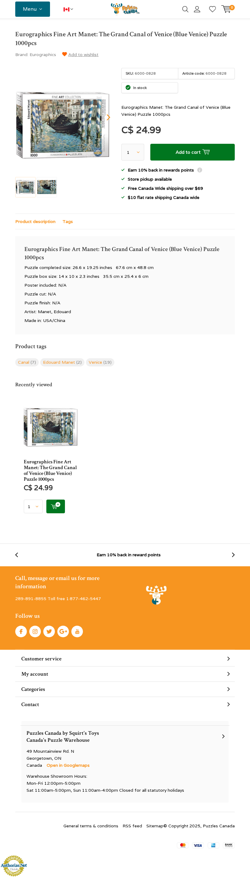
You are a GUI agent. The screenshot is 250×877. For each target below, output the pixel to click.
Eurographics (43, 54)
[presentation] (103, 117)
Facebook (21, 631)
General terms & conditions (90, 826)
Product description (35, 221)
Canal (27, 362)
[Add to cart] (55, 506)
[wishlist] (212, 9)
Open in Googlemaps (68, 765)
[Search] (185, 9)
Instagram (35, 631)
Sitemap (154, 826)
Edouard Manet (62, 362)
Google (63, 631)
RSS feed (132, 826)
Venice (100, 362)
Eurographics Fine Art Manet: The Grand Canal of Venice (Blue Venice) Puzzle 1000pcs (50, 470)
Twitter (49, 631)
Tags (67, 221)
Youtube (77, 631)
